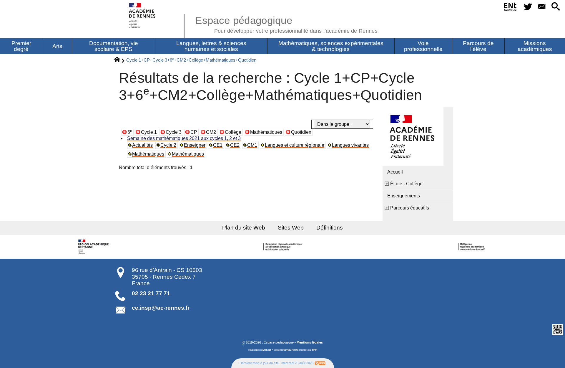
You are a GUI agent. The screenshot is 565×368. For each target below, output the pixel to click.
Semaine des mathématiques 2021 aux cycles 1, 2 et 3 (184, 138)
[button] (556, 7)
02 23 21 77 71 (151, 293)
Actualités (142, 145)
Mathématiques (266, 132)
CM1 (252, 145)
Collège (233, 132)
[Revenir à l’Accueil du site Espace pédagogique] (142, 15)
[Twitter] (528, 7)
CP (193, 132)
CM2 (211, 132)
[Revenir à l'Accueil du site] (119, 60)
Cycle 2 (168, 145)
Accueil (395, 171)
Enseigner (194, 145)
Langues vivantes (350, 145)
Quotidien (301, 132)
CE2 (235, 145)
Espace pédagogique (286, 23)
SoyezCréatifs (290, 350)
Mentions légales (310, 342)
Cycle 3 (174, 132)
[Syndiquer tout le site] (320, 363)
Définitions (329, 228)
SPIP (314, 350)
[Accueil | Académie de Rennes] (94, 247)
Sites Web (291, 228)
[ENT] (511, 8)
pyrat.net (266, 350)
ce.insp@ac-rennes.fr (161, 308)
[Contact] (542, 7)
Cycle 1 (149, 132)
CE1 (217, 145)
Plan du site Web (243, 228)
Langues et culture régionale (294, 145)
